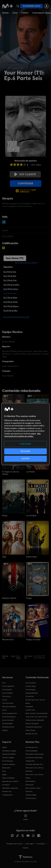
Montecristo (8, 639)
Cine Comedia (7, 693)
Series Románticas (9, 717)
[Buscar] (18, 6)
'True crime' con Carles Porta (36, 717)
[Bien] (21, 164)
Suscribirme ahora (31, 6)
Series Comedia (8, 720)
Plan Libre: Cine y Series (34, 774)
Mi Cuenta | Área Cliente (35, 754)
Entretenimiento (8, 727)
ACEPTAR (26, 459)
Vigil (4, 557)
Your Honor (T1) (14, 258)
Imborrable (31, 557)
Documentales (7, 723)
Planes (28, 778)
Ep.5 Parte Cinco (11, 289)
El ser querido (31, 683)
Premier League (8, 758)
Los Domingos (31, 690)
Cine (15, 12)
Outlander (29, 707)
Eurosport (6, 785)
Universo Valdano (8, 764)
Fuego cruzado (33, 639)
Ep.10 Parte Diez (10, 310)
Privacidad (40, 844)
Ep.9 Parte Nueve (11, 306)
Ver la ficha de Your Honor (26, 262)
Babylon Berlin (9, 598)
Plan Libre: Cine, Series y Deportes (35, 769)
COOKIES (25, 848)
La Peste (30, 471)
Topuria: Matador (8, 778)
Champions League (9, 751)
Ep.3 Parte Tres (10, 280)
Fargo (29, 598)
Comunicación (31, 798)
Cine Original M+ (8, 686)
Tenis (4, 771)
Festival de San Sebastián (35, 720)
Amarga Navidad (32, 693)
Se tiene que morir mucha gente (35, 701)
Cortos (4, 700)
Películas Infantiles (9, 707)
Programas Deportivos (34, 727)
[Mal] (14, 164)
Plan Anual (29, 785)
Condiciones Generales (34, 758)
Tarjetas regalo (31, 795)
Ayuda (25, 819)
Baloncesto (6, 768)
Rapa (4, 515)
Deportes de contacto (10, 781)
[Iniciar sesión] (46, 6)
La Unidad (31, 515)
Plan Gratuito (30, 781)
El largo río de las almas (10, 472)
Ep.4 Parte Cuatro (11, 285)
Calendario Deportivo (10, 788)
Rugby (4, 774)
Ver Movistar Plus (32, 747)
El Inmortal (30, 696)
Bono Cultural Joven (33, 788)
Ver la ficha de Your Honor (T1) (16, 317)
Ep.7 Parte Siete (10, 297)
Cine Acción (6, 696)
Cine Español (7, 690)
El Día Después (7, 761)
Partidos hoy (6, 791)
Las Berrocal (30, 710)
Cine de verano (7, 703)
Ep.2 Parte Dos (10, 276)
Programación (7, 795)
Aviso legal (29, 844)
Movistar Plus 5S (31, 734)
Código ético (30, 761)
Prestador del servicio (14, 844)
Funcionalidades (32, 751)
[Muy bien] (24, 164)
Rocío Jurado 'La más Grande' (37, 713)
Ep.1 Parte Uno (10, 272)
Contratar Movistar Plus (34, 764)
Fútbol (24, 12)
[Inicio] (7, 6)
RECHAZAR (25, 451)
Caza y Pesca (30, 730)
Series (5, 12)
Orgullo (5, 730)
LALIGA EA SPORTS (9, 754)
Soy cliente (27, 174)
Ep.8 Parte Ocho (11, 302)
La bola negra (31, 686)
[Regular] (17, 164)
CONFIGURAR (25, 444)
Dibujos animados (32, 723)
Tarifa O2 (29, 791)
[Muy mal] (11, 164)
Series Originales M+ (9, 713)
